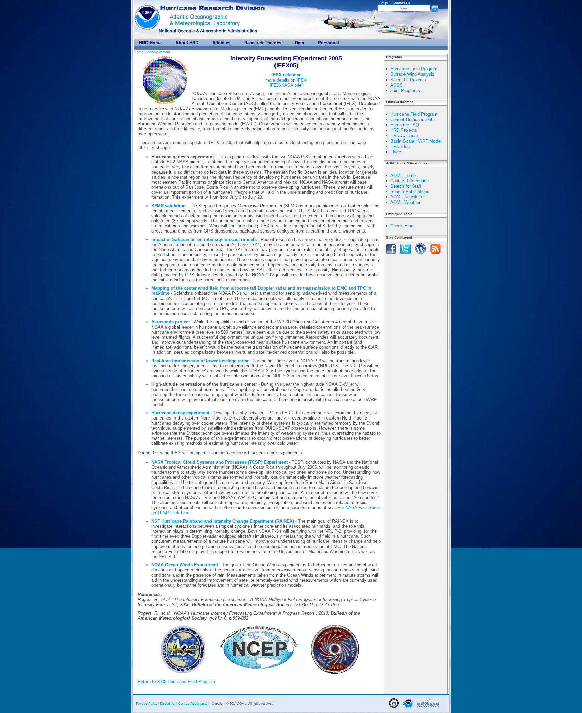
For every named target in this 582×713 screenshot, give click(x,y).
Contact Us (401, 3)
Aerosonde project (170, 321)
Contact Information (409, 180)
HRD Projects (403, 130)
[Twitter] (405, 254)
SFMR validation (168, 205)
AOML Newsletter (407, 196)
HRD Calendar (404, 135)
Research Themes (262, 42)
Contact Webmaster (193, 703)
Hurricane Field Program (414, 68)
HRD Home (150, 42)
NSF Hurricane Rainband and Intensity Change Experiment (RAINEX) (222, 521)
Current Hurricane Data (412, 119)
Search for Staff (405, 186)
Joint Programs (405, 90)
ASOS (396, 85)
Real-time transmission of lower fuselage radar (200, 360)
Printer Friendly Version (152, 52)
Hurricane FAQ (404, 124)
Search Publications (409, 191)
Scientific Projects (408, 79)
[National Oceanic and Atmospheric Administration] (147, 16)
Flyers (396, 151)
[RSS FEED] (435, 254)
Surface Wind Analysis (412, 74)
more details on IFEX (286, 80)
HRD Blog (400, 146)
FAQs (383, 3)
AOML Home (403, 175)
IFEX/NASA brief (286, 85)
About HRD (186, 42)
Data (299, 42)
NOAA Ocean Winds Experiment (184, 564)
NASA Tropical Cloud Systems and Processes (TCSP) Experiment (219, 462)
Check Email (402, 225)
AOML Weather (405, 202)
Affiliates (221, 42)
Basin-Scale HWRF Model (415, 141)
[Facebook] (391, 254)
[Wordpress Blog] (420, 254)
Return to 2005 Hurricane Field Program (176, 681)
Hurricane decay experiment (180, 412)
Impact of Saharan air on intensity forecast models (204, 239)
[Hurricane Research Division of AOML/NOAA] (213, 6)
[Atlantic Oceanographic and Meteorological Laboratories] (201, 19)
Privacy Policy (146, 703)
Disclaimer (167, 703)
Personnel (328, 42)
